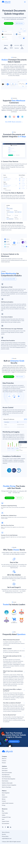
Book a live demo (19, 23)
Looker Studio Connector (7, 803)
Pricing (3, 805)
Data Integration (5, 792)
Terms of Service (5, 832)
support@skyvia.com (6, 838)
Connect (4, 801)
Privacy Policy (5, 836)
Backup (3, 799)
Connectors (4, 797)
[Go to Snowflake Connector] (22, 116)
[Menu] (25, 2)
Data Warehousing (6, 776)
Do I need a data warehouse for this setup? (12, 656)
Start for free (19, 497)
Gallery (3, 815)
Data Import (4, 768)
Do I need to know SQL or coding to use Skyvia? (12, 690)
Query (3, 794)
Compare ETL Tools (6, 817)
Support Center (5, 821)
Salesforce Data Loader (7, 783)
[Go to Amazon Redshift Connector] (5, 116)
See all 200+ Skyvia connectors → (14, 121)
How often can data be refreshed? (12, 703)
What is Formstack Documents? (11, 639)
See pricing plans (9, 497)
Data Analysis (5, 780)
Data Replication (6, 774)
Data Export (4, 770)
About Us (4, 758)
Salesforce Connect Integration (9, 785)
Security (4, 834)
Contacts (4, 760)
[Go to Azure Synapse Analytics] (9, 116)
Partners (4, 762)
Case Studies (5, 813)
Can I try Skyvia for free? (9, 715)
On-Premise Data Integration (8, 778)
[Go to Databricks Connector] (14, 116)
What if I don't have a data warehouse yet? (13, 672)
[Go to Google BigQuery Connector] (18, 116)
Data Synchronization (7, 772)
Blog (3, 811)
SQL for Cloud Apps (6, 787)
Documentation (5, 823)
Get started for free (9, 23)
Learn (3, 819)
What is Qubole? (7, 648)
